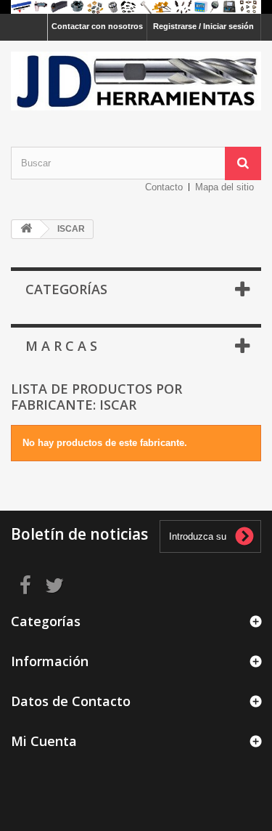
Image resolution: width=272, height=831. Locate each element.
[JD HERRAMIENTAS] (136, 81)
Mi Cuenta (44, 741)
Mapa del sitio (224, 187)
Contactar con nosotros (97, 26)
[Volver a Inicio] (26, 229)
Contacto (164, 187)
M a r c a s (61, 345)
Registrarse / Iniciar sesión (203, 26)
